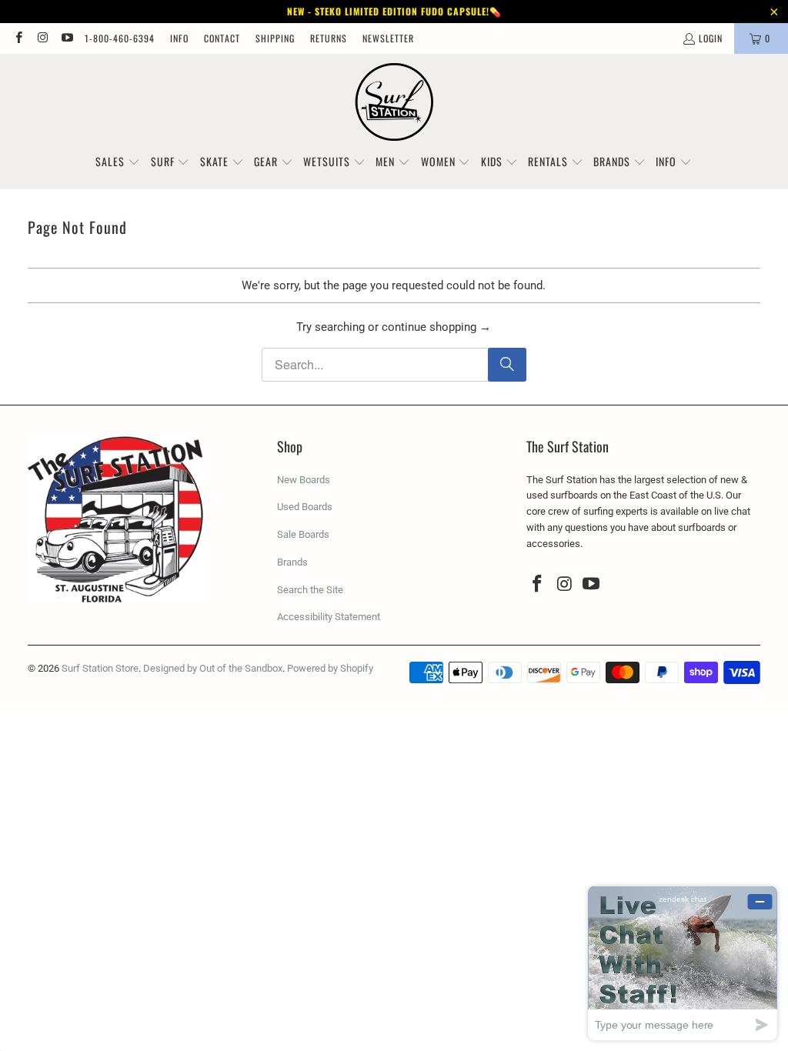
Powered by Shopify (330, 668)
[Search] (507, 365)
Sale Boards (303, 534)
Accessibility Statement (328, 616)
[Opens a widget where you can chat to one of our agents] (683, 963)
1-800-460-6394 (120, 38)
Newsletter (388, 38)
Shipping (275, 38)
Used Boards (304, 506)
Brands (292, 562)
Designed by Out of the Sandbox (212, 668)
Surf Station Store (100, 668)
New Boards (303, 479)
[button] (117, 162)
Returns (328, 38)
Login (711, 38)
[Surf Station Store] (394, 102)
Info (179, 38)
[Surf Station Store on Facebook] (18, 38)
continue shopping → (436, 327)
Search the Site (310, 590)
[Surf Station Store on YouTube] (66, 38)
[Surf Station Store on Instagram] (41, 38)
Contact (222, 38)
